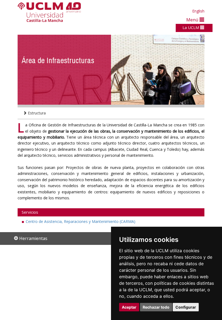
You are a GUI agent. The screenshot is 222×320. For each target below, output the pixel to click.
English (198, 11)
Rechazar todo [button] (156, 307)
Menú (193, 20)
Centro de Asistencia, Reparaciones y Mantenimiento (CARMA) (80, 221)
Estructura (36, 113)
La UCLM (191, 27)
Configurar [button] (185, 307)
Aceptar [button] (129, 307)
